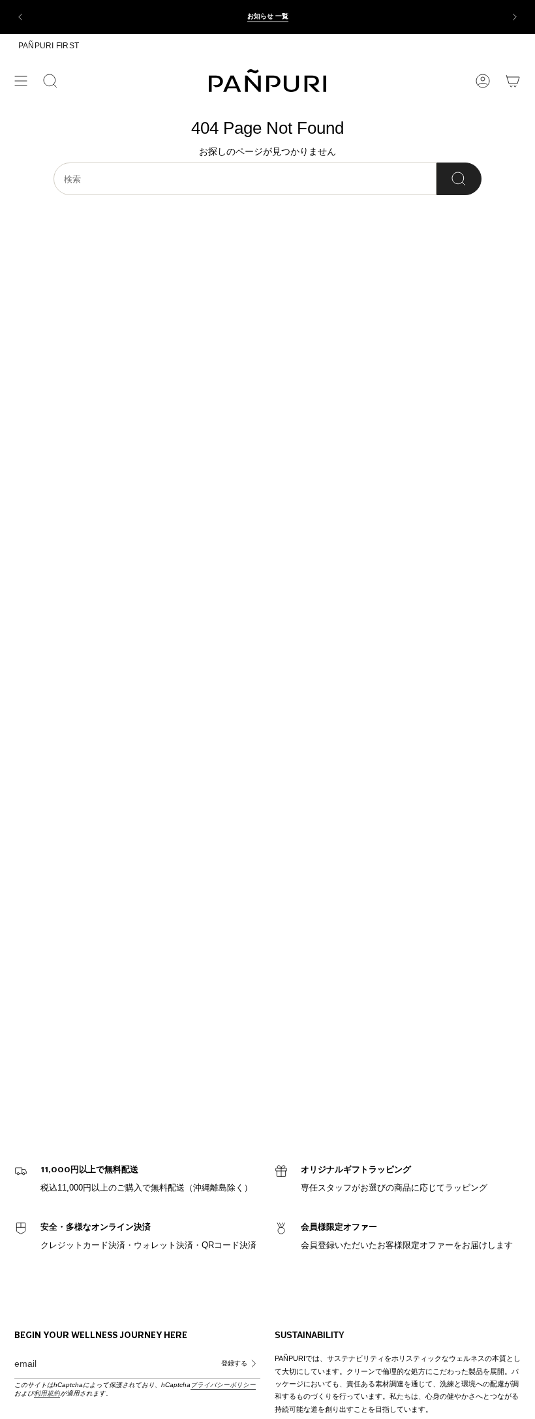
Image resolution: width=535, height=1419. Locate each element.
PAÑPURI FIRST (48, 45)
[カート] (513, 81)
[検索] (459, 179)
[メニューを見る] (21, 81)
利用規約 (47, 1393)
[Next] (515, 17)
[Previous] (20, 17)
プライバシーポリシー (223, 1384)
